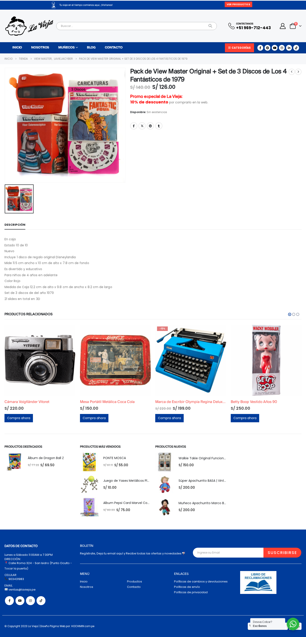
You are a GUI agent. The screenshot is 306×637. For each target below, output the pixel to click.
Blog (91, 47)
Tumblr (158, 125)
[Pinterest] (267, 48)
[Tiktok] (296, 48)
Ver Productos (238, 4)
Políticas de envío (187, 587)
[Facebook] (260, 48)
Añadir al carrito (68, 332)
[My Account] (282, 26)
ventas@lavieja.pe (22, 589)
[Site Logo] (29, 26)
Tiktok (41, 600)
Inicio (17, 47)
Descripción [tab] (14, 225)
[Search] (210, 26)
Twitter (142, 125)
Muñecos (66, 47)
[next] (298, 72)
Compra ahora (18, 418)
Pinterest (150, 125)
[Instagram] (282, 48)
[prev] (292, 72)
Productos (134, 581)
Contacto (114, 47)
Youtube (19, 600)
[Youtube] (275, 48)
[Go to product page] (40, 360)
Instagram (30, 600)
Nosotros (40, 47)
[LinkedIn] (289, 48)
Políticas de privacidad (191, 592)
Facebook (133, 125)
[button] (290, 314)
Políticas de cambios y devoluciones (201, 581)
